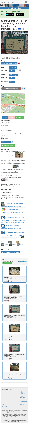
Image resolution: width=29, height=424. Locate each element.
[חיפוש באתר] (8, 2)
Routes (22, 400)
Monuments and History (10, 63)
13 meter (14, 244)
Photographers (24, 401)
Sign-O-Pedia (24, 404)
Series (22, 394)
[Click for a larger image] (14, 42)
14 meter (21, 244)
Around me (23, 398)
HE (13, 2)
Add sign (3, 404)
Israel (12, 70)
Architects (23, 397)
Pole (12, 82)
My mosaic (23, 393)
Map (5, 117)
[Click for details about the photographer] (12, 142)
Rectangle (14, 75)
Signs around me (8, 263)
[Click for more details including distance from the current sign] (18, 166)
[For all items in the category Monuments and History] (23, 28)
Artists (22, 396)
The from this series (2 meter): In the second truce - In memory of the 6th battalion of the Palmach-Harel (12, 234)
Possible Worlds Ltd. (13, 411)
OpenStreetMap (17, 111)
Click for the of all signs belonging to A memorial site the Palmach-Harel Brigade (12, 212)
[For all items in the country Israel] (19, 28)
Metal (12, 78)
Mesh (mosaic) (22, 261)
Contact (12, 404)
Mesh (22, 392)
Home (3, 2)
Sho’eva (13, 67)
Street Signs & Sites (14, 8)
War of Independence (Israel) (11, 252)
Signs (21, 391)
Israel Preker (6, 142)
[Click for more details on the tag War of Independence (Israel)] (24, 88)
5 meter (13, 241)
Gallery (21, 403)
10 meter (21, 241)
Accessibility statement (4, 407)
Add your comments (9, 145)
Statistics (13, 403)
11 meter (6, 244)
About (12, 391)
